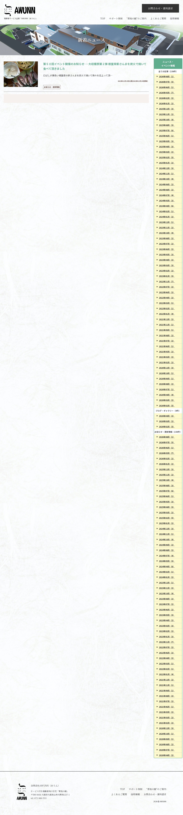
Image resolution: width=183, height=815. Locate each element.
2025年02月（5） (167, 157)
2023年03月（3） (167, 265)
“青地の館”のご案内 (136, 18)
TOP (102, 18)
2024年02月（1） (167, 211)
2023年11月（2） (167, 227)
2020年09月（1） (167, 378)
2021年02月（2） (167, 362)
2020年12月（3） (167, 367)
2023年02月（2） (167, 270)
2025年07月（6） (167, 130)
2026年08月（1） (167, 76)
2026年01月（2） (167, 103)
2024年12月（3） (167, 168)
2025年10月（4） (167, 119)
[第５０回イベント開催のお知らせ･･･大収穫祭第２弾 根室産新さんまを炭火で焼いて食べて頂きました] (21, 74)
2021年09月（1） (167, 329)
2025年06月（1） (167, 135)
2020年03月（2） (167, 400)
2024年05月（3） (167, 200)
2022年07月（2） (167, 286)
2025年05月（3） (167, 141)
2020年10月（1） (167, 373)
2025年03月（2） (167, 151)
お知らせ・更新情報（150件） (168, 431)
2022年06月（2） (167, 292)
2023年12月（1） (167, 222)
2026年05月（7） (167, 92)
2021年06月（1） (167, 346)
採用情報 (174, 18)
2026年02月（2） (167, 98)
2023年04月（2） (167, 259)
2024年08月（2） (167, 189)
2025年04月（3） (167, 146)
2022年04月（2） (167, 297)
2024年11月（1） (167, 173)
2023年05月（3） (167, 254)
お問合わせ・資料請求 (160, 8)
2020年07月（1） (167, 389)
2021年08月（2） (167, 335)
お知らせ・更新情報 (52, 87)
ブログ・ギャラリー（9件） (168, 410)
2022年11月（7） (167, 281)
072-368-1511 (40, 798)
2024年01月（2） (167, 216)
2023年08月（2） (167, 238)
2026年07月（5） (167, 81)
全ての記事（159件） (168, 71)
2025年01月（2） (167, 162)
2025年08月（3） (167, 125)
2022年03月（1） (167, 303)
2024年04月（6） (167, 205)
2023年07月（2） (167, 243)
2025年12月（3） (167, 108)
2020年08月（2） (167, 383)
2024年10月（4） (167, 178)
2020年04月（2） (167, 415)
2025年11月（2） (167, 114)
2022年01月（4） (167, 313)
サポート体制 (115, 18)
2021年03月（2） (167, 356)
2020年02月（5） (167, 405)
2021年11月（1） (167, 324)
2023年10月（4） (167, 232)
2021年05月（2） (167, 351)
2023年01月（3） (167, 276)
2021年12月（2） (167, 319)
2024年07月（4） (167, 195)
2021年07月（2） (167, 340)
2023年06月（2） (167, 249)
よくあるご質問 (158, 18)
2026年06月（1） (167, 87)
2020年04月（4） (167, 394)
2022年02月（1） (167, 308)
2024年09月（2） (167, 184)
